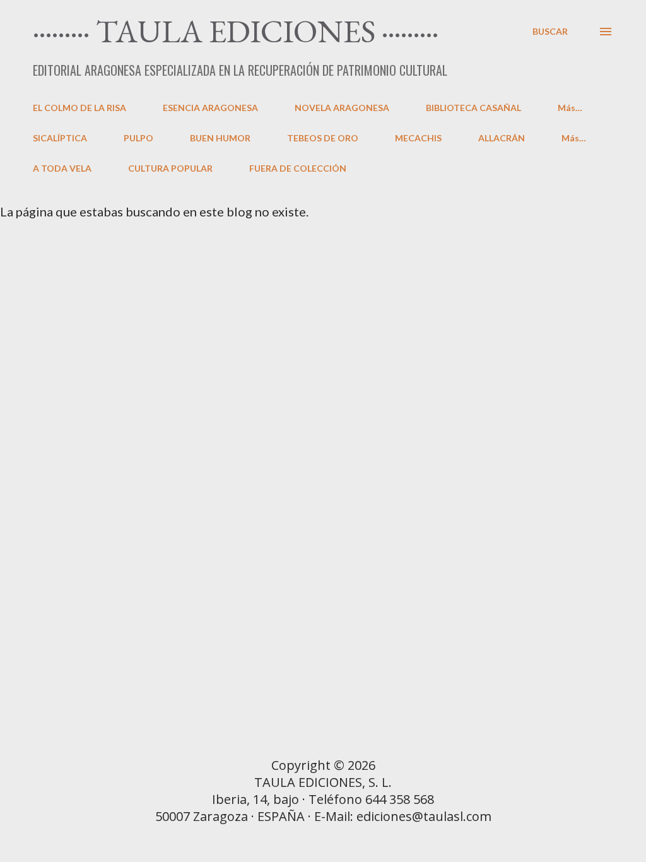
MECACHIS (418, 138)
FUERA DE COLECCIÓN (297, 168)
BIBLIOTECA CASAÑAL (473, 107)
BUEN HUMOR (220, 138)
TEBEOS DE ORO (322, 138)
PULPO (138, 138)
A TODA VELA (62, 168)
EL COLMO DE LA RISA (79, 107)
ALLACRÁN (501, 138)
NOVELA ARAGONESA (342, 107)
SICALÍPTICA (60, 138)
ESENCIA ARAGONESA (210, 107)
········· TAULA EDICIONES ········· (235, 31)
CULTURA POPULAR (170, 168)
